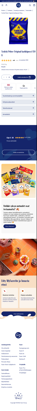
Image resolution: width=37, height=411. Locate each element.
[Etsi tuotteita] (29, 5)
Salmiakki (28, 10)
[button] (29, 70)
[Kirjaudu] (6, 5)
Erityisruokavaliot (9, 102)
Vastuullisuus (5, 373)
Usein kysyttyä (5, 351)
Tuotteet (9, 10)
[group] (6, 77)
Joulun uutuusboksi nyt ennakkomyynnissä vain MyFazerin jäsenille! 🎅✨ (18, 1)
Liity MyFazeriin (18, 314)
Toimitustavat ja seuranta (9, 356)
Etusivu (3, 10)
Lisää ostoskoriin (23, 77)
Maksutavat (5, 353)
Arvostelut (6, 114)
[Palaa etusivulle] (18, 5)
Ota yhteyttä (5, 348)
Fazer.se (21, 353)
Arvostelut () (23, 60)
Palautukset (5, 359)
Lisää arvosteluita (18, 152)
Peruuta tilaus (5, 362)
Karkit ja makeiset (19, 10)
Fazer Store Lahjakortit (8, 364)
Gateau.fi (22, 359)
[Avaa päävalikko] (2, 5)
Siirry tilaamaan (10, 226)
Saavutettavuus (6, 384)
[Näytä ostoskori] (34, 5)
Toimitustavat (7, 108)
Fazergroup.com (24, 348)
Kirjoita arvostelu (6, 387)
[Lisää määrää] (9, 77)
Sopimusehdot (5, 376)
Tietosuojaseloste (6, 379)
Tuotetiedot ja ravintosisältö (12, 96)
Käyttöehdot (5, 381)
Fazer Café (22, 356)
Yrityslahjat (22, 372)
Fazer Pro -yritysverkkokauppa (25, 369)
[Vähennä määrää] (4, 77)
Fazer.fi (21, 351)
